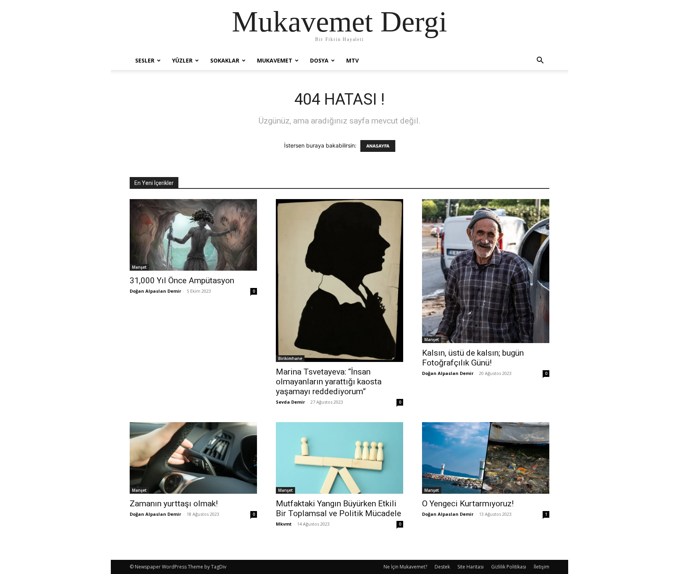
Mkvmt (284, 524)
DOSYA (319, 60)
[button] (539, 61)
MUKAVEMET (274, 60)
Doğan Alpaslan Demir (155, 291)
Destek (442, 566)
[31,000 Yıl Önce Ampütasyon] (193, 235)
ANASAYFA (377, 146)
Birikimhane (290, 358)
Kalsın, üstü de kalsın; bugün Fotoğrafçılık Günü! (473, 357)
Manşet (139, 267)
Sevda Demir (290, 402)
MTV (352, 60)
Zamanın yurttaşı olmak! (174, 503)
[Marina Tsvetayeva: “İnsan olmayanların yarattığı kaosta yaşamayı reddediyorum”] (339, 280)
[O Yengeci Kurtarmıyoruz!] (485, 458)
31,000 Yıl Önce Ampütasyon (182, 280)
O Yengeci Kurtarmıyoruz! (468, 503)
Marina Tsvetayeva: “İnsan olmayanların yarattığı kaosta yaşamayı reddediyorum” (329, 381)
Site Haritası (470, 566)
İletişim (541, 566)
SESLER (144, 60)
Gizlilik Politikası (508, 566)
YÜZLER (182, 60)
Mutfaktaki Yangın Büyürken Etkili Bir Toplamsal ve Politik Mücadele (338, 508)
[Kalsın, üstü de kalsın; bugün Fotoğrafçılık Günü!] (485, 271)
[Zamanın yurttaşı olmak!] (193, 458)
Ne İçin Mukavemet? (405, 566)
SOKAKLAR (224, 60)
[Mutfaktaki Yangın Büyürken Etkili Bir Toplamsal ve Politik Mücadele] (339, 458)
